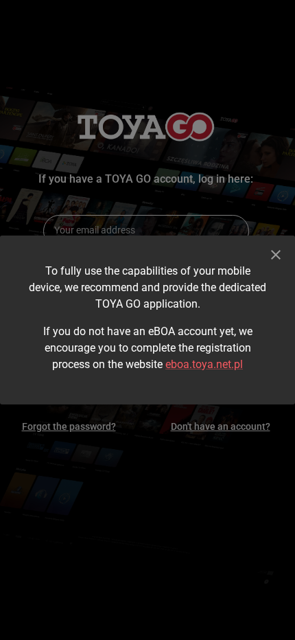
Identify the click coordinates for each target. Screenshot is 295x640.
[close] (276, 254)
